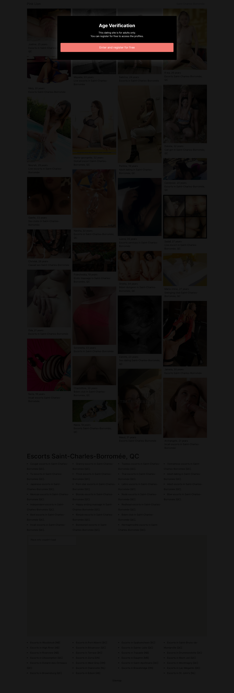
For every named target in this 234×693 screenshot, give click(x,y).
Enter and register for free (117, 47)
